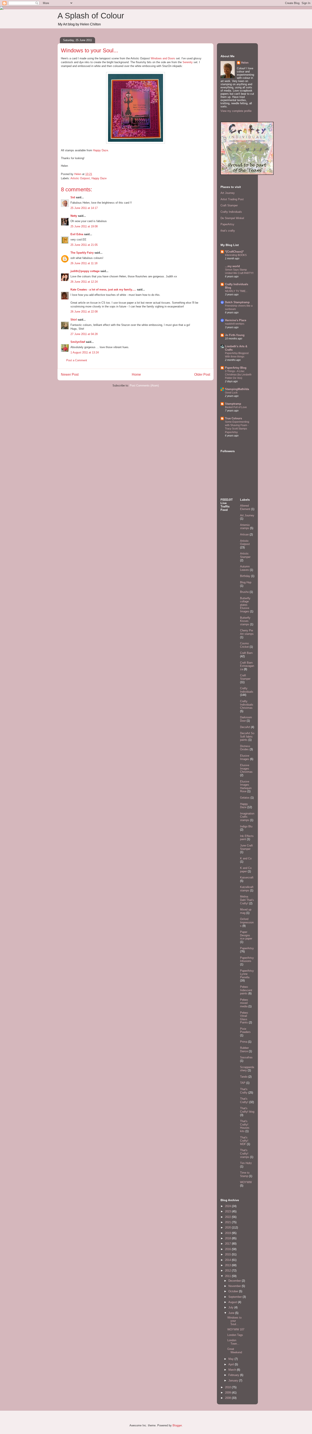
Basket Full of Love (236, 407)
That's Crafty (243, 1091)
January (233, 1380)
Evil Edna (76, 234)
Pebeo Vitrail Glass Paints (244, 1017)
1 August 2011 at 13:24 (84, 352)
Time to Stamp (244, 1174)
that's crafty (228, 230)
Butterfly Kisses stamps (245, 621)
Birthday (245, 576)
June (231, 1312)
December (235, 1280)
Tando (243, 1076)
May (231, 1358)
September (235, 1296)
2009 (228, 1392)
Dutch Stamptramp (237, 302)
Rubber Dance (244, 1049)
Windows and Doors (163, 58)
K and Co (246, 858)
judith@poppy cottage (85, 271)
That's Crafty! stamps (244, 1153)
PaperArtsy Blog (235, 367)
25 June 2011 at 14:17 (84, 208)
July (231, 1307)
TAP (242, 1082)
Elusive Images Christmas (246, 768)
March (232, 1369)
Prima (243, 1041)
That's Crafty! (244, 1100)
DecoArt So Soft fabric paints (247, 736)
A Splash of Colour (91, 15)
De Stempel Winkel (232, 218)
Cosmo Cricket (244, 645)
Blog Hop (245, 582)
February (234, 1375)
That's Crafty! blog (247, 1110)
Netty (73, 215)
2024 (228, 1206)
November (235, 1286)
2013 (228, 1265)
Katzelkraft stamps (246, 888)
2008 (228, 1397)
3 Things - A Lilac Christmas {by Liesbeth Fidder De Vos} (238, 374)
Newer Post (70, 374)
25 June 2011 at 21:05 (84, 244)
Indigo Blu (246, 826)
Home (136, 374)
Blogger (177, 1425)
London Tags (235, 1335)
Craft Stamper (229, 205)
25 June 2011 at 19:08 (84, 226)
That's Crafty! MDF (244, 1141)
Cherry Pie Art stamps (247, 632)
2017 (228, 1243)
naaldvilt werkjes (234, 323)
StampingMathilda (237, 389)
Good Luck (231, 392)
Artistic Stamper (245, 555)
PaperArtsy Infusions (247, 959)
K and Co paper (246, 869)
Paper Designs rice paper (246, 935)
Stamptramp (233, 403)
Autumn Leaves (245, 568)
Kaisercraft (246, 877)
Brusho (244, 591)
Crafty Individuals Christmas (246, 704)
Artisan (244, 534)
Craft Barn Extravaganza (247, 666)
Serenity (188, 62)
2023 (228, 1211)
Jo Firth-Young (235, 335)
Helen (245, 62)
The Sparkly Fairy (82, 252)
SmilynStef (77, 341)
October (233, 1291)
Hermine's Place (235, 320)
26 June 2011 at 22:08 (84, 311)
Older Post (202, 374)
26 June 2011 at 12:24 (84, 281)
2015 (228, 1254)
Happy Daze (100, 150)
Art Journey (228, 193)
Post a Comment (76, 360)
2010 (228, 1387)
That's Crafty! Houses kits (244, 1126)
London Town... (233, 1342)
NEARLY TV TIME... (236, 291)
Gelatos (245, 797)
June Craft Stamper (246, 847)
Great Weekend (234, 1350)
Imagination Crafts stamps (247, 817)
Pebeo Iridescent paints (246, 990)
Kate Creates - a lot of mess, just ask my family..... (103, 289)
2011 (228, 1276)
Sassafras (246, 1057)
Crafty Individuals (231, 211)
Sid (72, 197)
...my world (232, 266)
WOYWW (246, 1182)
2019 (228, 1233)
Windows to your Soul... (234, 1321)
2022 (228, 1217)
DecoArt (245, 727)
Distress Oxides (245, 748)
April (231, 1364)
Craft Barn (246, 652)
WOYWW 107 (235, 1329)
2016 (228, 1249)
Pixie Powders (245, 1030)
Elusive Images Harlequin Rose (246, 786)
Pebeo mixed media (244, 1003)
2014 (228, 1260)
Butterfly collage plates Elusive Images (245, 605)
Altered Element (245, 507)
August (233, 1302)
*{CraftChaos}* (234, 251)
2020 (228, 1227)
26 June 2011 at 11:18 (83, 263)
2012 (228, 1270)
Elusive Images (244, 757)
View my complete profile (236, 111)
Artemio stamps (245, 526)
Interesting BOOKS (236, 255)
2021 (228, 1222)
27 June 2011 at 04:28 (84, 334)
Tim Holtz (246, 1163)
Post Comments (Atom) (144, 385)
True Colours (233, 418)
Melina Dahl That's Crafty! (247, 900)
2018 (228, 1238)
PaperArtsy (227, 224)
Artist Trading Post (232, 199)
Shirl (73, 319)
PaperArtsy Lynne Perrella (247, 974)
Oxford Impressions (247, 922)
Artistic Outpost (80, 178)
